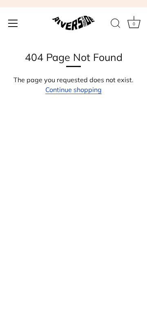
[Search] (116, 25)
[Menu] (13, 23)
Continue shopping (73, 89)
